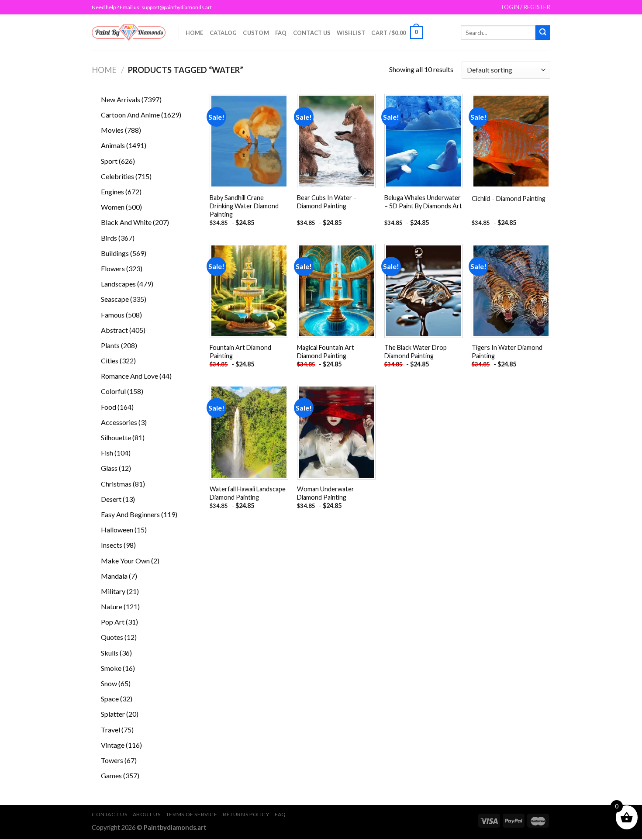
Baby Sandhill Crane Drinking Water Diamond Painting (244, 206)
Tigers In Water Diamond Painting (507, 351)
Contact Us (312, 32)
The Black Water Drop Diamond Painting (415, 351)
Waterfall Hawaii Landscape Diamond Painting (248, 493)
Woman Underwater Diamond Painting (325, 493)
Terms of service (191, 814)
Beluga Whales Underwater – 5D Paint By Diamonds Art (423, 202)
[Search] (542, 32)
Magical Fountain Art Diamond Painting (325, 351)
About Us (147, 814)
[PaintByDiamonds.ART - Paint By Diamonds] (129, 32)
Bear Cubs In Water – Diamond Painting (327, 202)
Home (195, 32)
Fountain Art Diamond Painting (240, 351)
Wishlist (351, 32)
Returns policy (246, 814)
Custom (256, 32)
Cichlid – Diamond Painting (508, 198)
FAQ (281, 32)
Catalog (223, 32)
